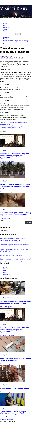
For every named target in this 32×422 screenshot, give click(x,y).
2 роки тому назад (6, 56)
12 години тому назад (7, 161)
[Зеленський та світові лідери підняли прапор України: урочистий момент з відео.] (12, 178)
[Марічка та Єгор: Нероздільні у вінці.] (12, 382)
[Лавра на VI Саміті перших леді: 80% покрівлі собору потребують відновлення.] (12, 147)
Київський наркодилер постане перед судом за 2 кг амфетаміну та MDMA (15, 214)
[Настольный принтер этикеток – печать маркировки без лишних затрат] (12, 295)
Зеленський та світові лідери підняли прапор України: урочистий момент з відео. (15, 186)
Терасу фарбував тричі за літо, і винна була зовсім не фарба (15, 359)
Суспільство (7, 31)
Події (4, 25)
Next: (15, 127)
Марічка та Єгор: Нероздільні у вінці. (12, 255)
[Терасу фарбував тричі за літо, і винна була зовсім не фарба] (12, 352)
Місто (5, 24)
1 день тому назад (6, 192)
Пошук (2, 220)
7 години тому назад (6, 307)
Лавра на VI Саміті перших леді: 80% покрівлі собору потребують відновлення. (14, 156)
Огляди (5, 29)
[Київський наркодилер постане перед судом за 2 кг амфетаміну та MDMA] (12, 206)
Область (6, 27)
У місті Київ (13, 8)
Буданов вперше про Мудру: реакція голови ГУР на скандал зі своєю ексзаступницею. (15, 260)
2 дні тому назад (5, 218)
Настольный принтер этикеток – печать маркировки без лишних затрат (13, 239)
